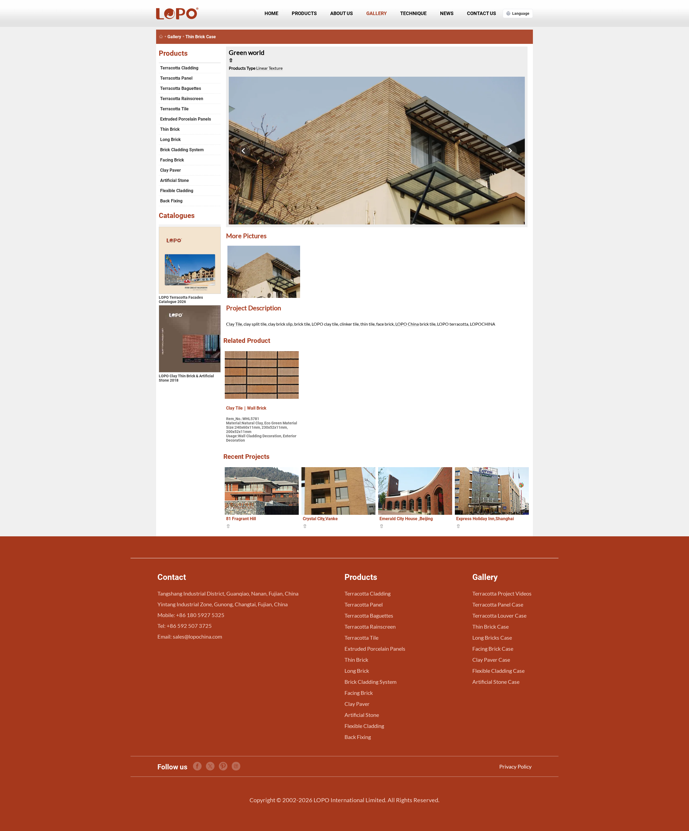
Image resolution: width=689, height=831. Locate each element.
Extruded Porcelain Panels (185, 119)
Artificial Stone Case (495, 681)
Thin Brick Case (200, 36)
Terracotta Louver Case (499, 615)
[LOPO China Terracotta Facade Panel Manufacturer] (161, 36)
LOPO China (407, 323)
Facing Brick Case (492, 648)
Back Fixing (171, 200)
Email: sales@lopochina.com (189, 636)
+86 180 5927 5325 (200, 615)
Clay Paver (170, 170)
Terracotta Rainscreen (181, 98)
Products (304, 13)
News (447, 13)
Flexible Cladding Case (498, 670)
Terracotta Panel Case (497, 604)
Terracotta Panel (176, 78)
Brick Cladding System (182, 149)
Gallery (376, 13)
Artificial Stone (174, 180)
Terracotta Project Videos (502, 593)
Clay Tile (234, 323)
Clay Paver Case (491, 659)
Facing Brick (172, 160)
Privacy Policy (515, 766)
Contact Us (481, 13)
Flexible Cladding (176, 190)
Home (271, 13)
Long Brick (170, 139)
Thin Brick (170, 129)
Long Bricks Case (492, 637)
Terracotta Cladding (179, 68)
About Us (341, 13)
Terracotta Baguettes (180, 88)
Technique (413, 13)
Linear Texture (269, 68)
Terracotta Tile (174, 108)
